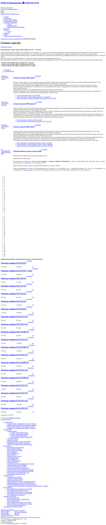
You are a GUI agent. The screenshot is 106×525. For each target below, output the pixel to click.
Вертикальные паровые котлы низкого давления (21, 426)
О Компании (7, 18)
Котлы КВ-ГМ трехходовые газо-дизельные (19, 492)
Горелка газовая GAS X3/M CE (15, 347)
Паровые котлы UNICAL (14, 456)
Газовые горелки (12, 431)
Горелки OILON (8, 475)
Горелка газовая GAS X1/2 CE (14, 316)
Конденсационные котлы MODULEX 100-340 (20, 469)
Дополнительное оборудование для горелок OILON (22, 484)
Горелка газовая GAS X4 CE (13, 309)
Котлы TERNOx (11, 455)
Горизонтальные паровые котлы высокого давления (22, 425)
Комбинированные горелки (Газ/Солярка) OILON (21, 481)
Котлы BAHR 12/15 (12, 459)
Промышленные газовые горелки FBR (27, 151)
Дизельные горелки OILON (15, 478)
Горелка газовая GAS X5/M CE (15, 378)
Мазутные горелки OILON (14, 480)
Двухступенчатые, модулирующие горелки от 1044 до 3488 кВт (35, 144)
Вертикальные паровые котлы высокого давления (21, 428)
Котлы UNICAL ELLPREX (15, 450)
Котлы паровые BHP (13, 498)
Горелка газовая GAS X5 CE (13, 263)
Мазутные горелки (12, 440)
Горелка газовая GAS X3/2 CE (14, 339)
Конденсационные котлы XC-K (16, 474)
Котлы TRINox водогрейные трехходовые (19, 502)
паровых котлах (28, 170)
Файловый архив (12, 25)
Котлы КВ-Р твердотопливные (16, 495)
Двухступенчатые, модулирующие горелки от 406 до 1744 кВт (34, 143)
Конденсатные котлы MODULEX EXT (18, 472)
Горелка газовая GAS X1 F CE (14, 385)
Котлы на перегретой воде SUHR (16, 466)
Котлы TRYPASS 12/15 (13, 460)
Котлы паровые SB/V (13, 501)
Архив (9, 31)
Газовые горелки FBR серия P (24, 127)
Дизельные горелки (12, 438)
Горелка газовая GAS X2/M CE (15, 332)
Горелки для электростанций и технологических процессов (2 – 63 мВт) (27, 486)
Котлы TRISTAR (12, 452)
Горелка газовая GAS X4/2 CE (14, 355)
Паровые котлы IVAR (10, 496)
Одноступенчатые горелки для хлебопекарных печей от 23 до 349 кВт (36, 98)
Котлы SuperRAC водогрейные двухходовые (20, 503)
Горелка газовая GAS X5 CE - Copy (16, 271)
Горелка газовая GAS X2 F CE (14, 393)
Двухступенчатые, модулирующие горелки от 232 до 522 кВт (34, 121)
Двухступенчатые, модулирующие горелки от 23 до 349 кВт (34, 97)
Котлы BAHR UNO (12, 458)
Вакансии (7, 33)
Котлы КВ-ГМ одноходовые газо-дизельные (19, 489)
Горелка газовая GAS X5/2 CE (14, 370)
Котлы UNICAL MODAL (14, 449)
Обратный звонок (6, 419)
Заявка (6, 34)
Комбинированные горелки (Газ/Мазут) (18, 443)
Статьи (9, 24)
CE (33, 267)
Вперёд (14, 418)
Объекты (16, 515)
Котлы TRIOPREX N (13, 453)
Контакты (7, 28)
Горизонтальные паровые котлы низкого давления (21, 423)
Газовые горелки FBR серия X (24, 78)
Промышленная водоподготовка (13, 506)
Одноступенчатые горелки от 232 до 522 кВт (29, 120)
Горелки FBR (21, 39)
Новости (6, 30)
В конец (18, 418)
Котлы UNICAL (5, 511)
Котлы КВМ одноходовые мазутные (17, 490)
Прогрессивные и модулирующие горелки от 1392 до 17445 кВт (35, 146)
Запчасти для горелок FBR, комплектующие (19, 444)
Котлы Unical (7, 446)
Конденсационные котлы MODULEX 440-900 (20, 471)
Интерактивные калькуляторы (15, 27)
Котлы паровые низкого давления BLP (18, 499)
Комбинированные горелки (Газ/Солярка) (19, 441)
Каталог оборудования (10, 19)
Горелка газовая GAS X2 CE (13, 293)
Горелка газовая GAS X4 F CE (14, 408)
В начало (8, 70)
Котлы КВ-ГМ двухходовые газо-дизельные (19, 493)
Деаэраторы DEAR (12, 462)
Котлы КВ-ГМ (8, 487)
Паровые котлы (8, 422)
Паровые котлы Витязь (7, 510)
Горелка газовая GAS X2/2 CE (14, 324)
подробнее (38, 76)
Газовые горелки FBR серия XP (24, 104)
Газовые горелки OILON (14, 477)
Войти (2, 12)
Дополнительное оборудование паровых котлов (20, 463)
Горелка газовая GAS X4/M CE (15, 362)
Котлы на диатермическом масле (16, 505)
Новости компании (19, 510)
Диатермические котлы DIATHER (17, 465)
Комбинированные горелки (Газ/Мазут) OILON (20, 483)
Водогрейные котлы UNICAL (15, 447)
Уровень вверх (9, 71)
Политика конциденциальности (13, 36)
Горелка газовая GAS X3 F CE (14, 401)
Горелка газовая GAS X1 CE (13, 286)
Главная (6, 16)
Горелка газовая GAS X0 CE (13, 278)
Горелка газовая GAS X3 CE (13, 301)
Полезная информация (10, 22)
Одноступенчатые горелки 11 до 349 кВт (28, 95)
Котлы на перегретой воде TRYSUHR (18, 468)
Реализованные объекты (11, 21)
